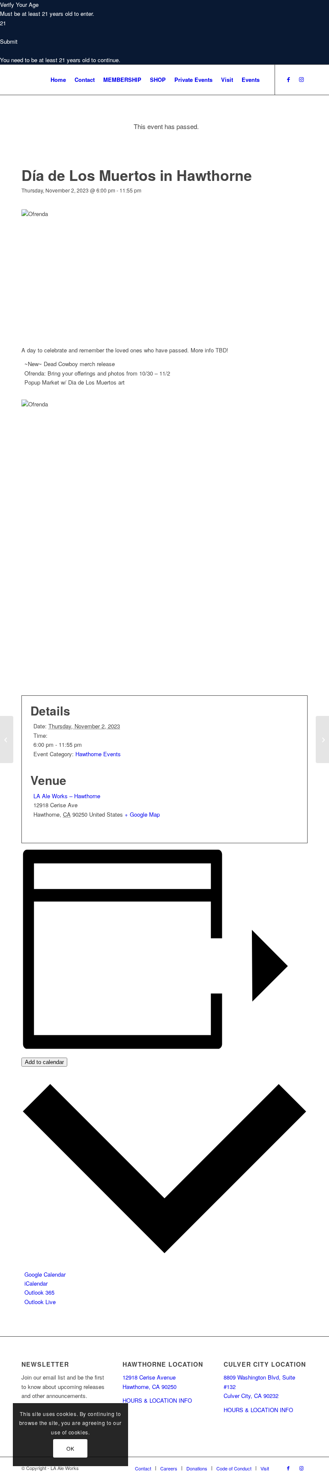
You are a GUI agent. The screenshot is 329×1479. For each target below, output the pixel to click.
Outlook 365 (39, 1292)
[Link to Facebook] (288, 79)
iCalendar (36, 1283)
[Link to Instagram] (301, 79)
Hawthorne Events (98, 754)
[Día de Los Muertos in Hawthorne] (6, 739)
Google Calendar (45, 1274)
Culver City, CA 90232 (251, 1396)
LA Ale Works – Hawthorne (66, 796)
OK (70, 1448)
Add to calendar (44, 1062)
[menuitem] (58, 80)
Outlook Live (40, 1302)
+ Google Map (142, 814)
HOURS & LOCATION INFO (157, 1400)
